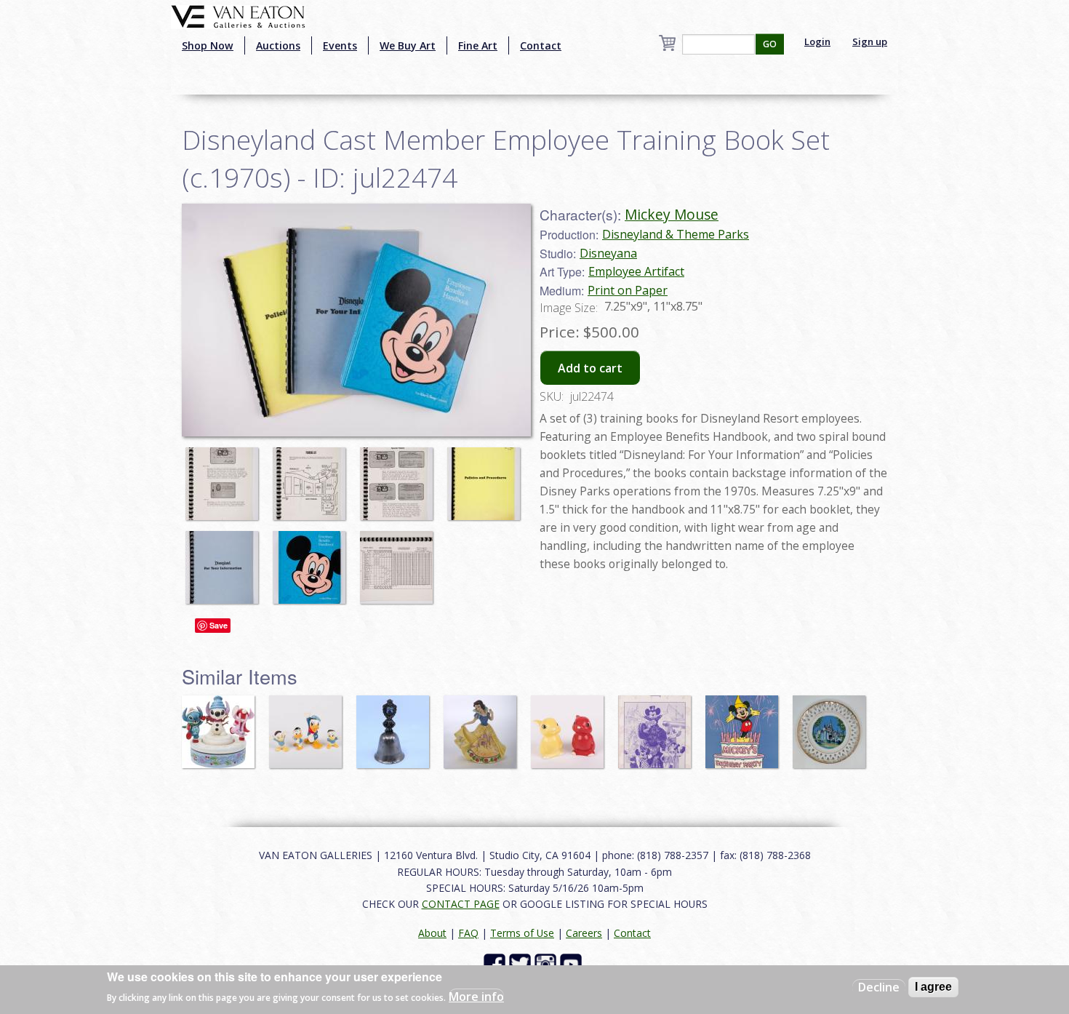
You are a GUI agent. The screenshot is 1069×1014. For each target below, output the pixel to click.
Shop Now (207, 45)
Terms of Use (522, 933)
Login (817, 41)
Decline (879, 987)
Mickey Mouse (671, 214)
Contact (540, 45)
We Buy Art (408, 45)
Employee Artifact (636, 271)
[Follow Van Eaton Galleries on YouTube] (572, 963)
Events (340, 45)
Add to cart (590, 368)
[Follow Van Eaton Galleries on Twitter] (521, 963)
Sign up (869, 41)
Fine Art (477, 45)
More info (476, 997)
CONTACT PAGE (461, 904)
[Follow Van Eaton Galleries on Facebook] (496, 963)
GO (770, 44)
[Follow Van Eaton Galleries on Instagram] (547, 963)
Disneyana (608, 253)
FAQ (468, 933)
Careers (584, 933)
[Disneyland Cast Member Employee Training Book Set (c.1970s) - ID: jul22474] (225, 476)
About (432, 933)
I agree (933, 987)
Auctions (278, 45)
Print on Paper (628, 290)
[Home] (238, 15)
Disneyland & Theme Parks (675, 234)
